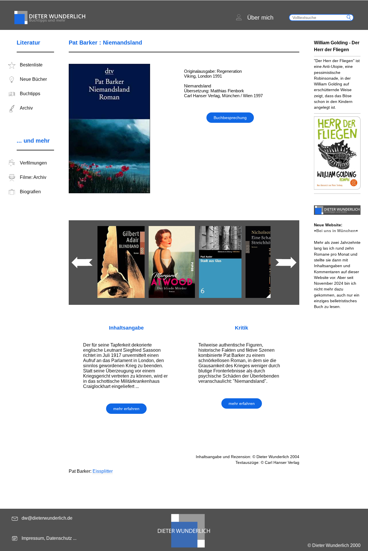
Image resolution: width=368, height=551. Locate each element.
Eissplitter (103, 471)
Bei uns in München (336, 230)
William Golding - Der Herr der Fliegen (336, 46)
